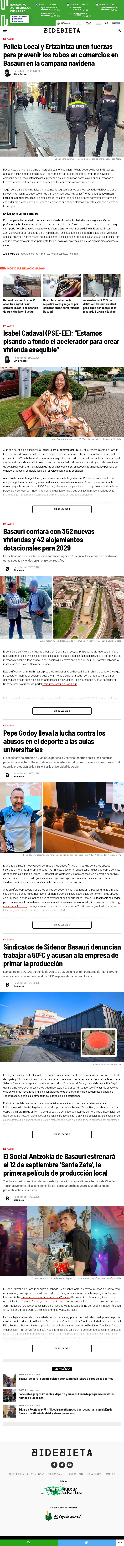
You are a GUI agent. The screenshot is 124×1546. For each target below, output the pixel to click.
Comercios (28, 254)
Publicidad (54, 1474)
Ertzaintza (43, 254)
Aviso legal (76, 1474)
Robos (74, 254)
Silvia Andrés (21, 74)
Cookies (109, 1474)
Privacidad (94, 1474)
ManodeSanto (72, 1305)
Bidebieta (19, 570)
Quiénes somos (18, 1474)
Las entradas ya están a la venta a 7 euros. (45, 1297)
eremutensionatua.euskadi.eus (59, 684)
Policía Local (60, 254)
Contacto (37, 1474)
